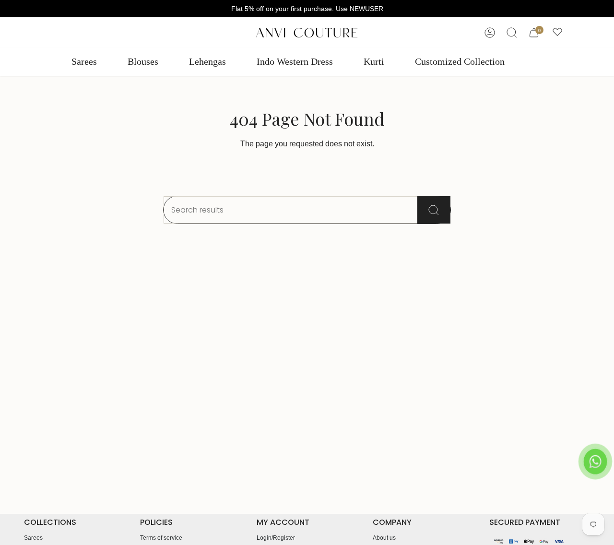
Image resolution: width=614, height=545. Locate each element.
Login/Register (276, 537)
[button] (84, 62)
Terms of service (161, 537)
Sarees (33, 537)
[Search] (433, 210)
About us (384, 537)
